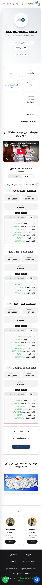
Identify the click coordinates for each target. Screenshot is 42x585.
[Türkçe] (10, 3)
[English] (7, 3)
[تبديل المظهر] (17, 4)
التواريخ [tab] (29, 217)
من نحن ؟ (13, 561)
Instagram (32, 542)
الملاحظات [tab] (20, 217)
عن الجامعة (32, 115)
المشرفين (13, 554)
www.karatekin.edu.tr (11, 86)
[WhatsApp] (5, 579)
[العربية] (13, 3)
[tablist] (21, 176)
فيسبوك (28, 573)
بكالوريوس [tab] (27, 176)
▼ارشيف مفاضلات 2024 (21, 438)
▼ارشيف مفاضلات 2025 (21, 431)
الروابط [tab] (12, 217)
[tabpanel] (21, 317)
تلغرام (13, 573)
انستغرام (20, 573)
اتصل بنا (28, 554)
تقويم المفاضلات (21, 447)
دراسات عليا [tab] (14, 176)
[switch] (37, 184)
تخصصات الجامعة (29, 121)
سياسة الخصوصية (28, 561)
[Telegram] (36, 579)
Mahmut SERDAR (24, 578)
